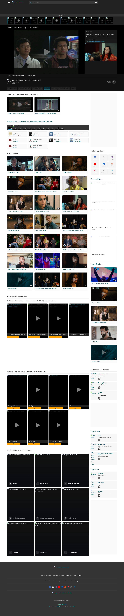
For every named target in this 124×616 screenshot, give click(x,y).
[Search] (96, 2)
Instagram (112, 159)
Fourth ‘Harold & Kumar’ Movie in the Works (102, 228)
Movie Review (101, 376)
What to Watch (69, 575)
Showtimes (61, 575)
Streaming (55, 575)
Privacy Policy (74, 581)
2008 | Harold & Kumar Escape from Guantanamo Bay (38, 334)
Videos (75, 575)
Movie (17, 82)
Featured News (96, 179)
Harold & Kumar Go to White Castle (16, 75)
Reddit (112, 166)
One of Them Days (12, 441)
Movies (43, 575)
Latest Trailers (96, 264)
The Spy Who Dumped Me (56, 441)
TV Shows (48, 575)
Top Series (95, 469)
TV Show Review (102, 395)
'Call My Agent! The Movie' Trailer (95, 41)
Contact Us (52, 581)
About (46, 581)
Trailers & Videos (31, 75)
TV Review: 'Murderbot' (98, 254)
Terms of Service (65, 581)
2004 (13, 82)
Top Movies (95, 431)
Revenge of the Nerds (13, 406)
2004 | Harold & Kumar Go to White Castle (59, 334)
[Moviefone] (18, 2)
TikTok (95, 173)
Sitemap (58, 581)
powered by (10, 125)
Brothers (72, 406)
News (80, 575)
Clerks (51, 406)
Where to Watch (28, 121)
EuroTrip (31, 406)
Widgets (112, 173)
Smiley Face (32, 441)
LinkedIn (103, 166)
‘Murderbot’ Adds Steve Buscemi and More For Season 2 (103, 201)
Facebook (95, 159)
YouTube (95, 166)
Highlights (62, 15)
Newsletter (103, 173)
